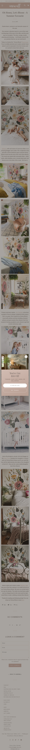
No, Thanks (15, 390)
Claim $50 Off (15, 385)
